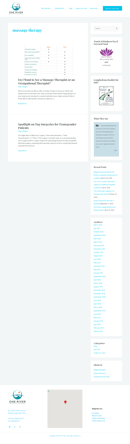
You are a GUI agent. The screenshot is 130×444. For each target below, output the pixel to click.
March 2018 (98, 307)
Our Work (95, 413)
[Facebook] (10, 427)
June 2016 (97, 314)
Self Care (97, 349)
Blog (19, 87)
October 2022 (98, 252)
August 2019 (98, 287)
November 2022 (99, 249)
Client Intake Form (98, 421)
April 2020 (97, 280)
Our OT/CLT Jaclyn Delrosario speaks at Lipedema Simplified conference (104, 184)
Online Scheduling (98, 418)
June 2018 (97, 300)
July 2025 (97, 228)
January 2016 (98, 321)
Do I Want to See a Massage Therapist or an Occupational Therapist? (46, 81)
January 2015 (98, 331)
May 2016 (97, 318)
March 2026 (98, 225)
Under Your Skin (99, 353)
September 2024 (99, 235)
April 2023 (97, 239)
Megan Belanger (100, 370)
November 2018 (99, 294)
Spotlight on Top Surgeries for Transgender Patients (47, 126)
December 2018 (99, 290)
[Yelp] (15, 427)
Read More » (22, 103)
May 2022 (97, 263)
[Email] (20, 427)
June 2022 (97, 259)
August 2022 (98, 256)
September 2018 (99, 297)
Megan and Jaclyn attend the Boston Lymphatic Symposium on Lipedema (106, 175)
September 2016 (99, 311)
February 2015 (99, 328)
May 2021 (97, 269)
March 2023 (98, 242)
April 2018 (97, 304)
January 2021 (98, 273)
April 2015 (97, 324)
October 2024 (98, 232)
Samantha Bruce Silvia (102, 377)
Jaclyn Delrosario (100, 373)
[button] (51, 8)
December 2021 (99, 266)
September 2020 (99, 276)
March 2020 (98, 283)
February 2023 (99, 245)
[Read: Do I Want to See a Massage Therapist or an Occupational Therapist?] (48, 61)
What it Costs (96, 416)
